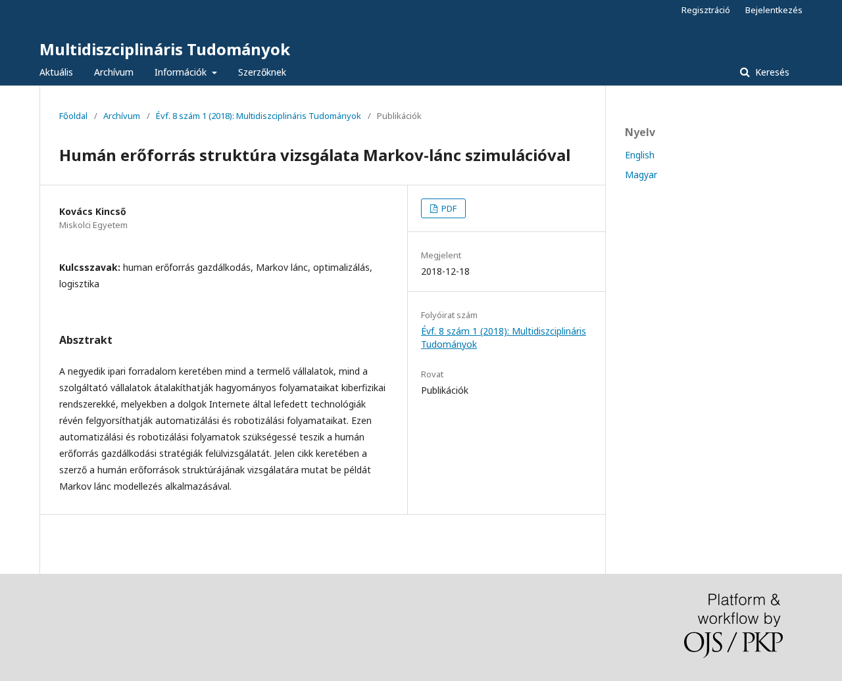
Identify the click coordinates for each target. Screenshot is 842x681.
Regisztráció (705, 10)
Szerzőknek (262, 72)
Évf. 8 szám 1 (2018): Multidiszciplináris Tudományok (258, 116)
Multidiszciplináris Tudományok (164, 49)
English (640, 155)
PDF (448, 208)
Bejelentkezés (774, 10)
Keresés (771, 72)
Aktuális (56, 72)
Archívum (114, 72)
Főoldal (73, 116)
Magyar (641, 174)
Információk (182, 72)
